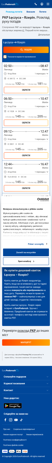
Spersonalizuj (24, 261)
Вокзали (31, 12)
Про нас (6, 429)
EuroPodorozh (21, 308)
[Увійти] (41, 4)
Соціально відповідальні (24, 429)
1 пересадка (40, 74)
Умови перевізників (34, 434)
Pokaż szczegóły (36, 244)
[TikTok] (21, 419)
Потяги (42, 12)
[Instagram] (10, 419)
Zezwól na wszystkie (26, 252)
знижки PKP (10, 296)
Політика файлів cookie (13, 445)
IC (23, 30)
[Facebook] (5, 419)
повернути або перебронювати (27, 290)
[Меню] (48, 4)
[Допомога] (35, 4)
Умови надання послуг (13, 434)
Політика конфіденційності (15, 440)
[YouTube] (16, 419)
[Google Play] (13, 405)
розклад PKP (26, 330)
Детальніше (44, 35)
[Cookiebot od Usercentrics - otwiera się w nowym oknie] (37, 199)
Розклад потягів (14, 12)
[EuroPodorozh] (10, 370)
